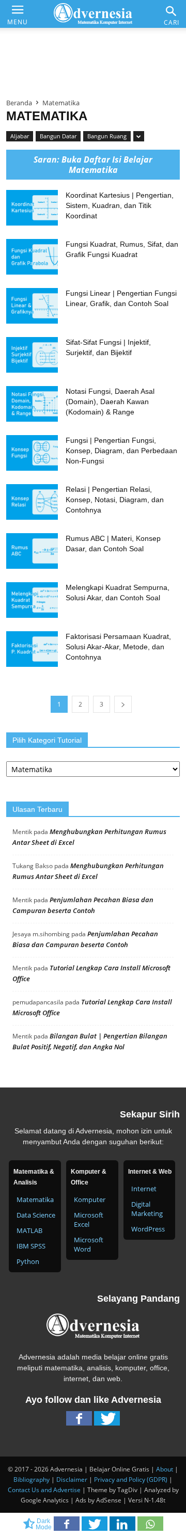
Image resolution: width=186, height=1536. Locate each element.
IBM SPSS (31, 1246)
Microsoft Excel (88, 1219)
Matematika (35, 1199)
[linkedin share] (123, 1527)
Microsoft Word (88, 1244)
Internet (144, 1188)
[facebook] (79, 1421)
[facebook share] (68, 1527)
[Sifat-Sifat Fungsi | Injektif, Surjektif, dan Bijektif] (32, 355)
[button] (171, 11)
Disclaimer (71, 1479)
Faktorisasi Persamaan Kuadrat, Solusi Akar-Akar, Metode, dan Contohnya (118, 646)
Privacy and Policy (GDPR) (130, 1479)
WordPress (148, 1229)
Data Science (36, 1215)
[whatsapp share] (150, 1527)
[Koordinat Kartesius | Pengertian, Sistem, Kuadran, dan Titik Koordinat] (32, 208)
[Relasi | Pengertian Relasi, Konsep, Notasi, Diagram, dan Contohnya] (32, 502)
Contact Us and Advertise (44, 1489)
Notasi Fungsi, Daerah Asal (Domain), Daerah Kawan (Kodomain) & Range (110, 401)
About (164, 1469)
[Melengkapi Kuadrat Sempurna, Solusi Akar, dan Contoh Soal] (32, 600)
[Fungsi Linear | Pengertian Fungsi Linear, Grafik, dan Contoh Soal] (32, 306)
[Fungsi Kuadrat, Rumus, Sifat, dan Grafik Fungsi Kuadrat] (32, 257)
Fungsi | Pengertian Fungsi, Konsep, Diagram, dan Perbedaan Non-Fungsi (121, 450)
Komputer (89, 1199)
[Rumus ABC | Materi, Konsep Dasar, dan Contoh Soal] (32, 551)
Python (28, 1261)
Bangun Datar (58, 136)
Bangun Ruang (107, 136)
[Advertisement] (93, 59)
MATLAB (29, 1230)
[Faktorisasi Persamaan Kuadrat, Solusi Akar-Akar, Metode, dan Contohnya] (32, 649)
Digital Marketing (147, 1208)
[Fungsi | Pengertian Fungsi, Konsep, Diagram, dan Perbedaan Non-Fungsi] (32, 453)
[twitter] (107, 1421)
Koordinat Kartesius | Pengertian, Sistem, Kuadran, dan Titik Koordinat (120, 205)
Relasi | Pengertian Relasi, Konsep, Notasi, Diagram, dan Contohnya (115, 499)
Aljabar (19, 136)
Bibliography (31, 1479)
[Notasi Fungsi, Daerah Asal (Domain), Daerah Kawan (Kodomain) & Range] (32, 404)
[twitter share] (96, 1527)
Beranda (19, 102)
